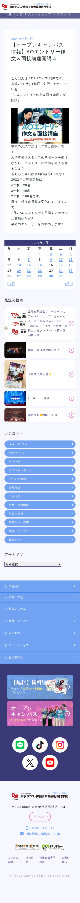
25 (71, 270)
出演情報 (14, 496)
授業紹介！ (16, 539)
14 (29, 265)
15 (40, 265)
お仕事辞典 (16, 657)
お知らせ (14, 487)
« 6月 (11, 283)
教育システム (17, 608)
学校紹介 (14, 586)
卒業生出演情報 (19, 504)
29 (40, 276)
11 (71, 259)
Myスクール (16, 452)
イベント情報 (17, 478)
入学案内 (14, 632)
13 (19, 265)
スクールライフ (19, 645)
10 (61, 259)
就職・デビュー (19, 530)
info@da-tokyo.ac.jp (42, 834)
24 (61, 270)
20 (19, 270)
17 (61, 265)
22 (40, 270)
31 (61, 276)
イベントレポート (20, 470)
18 (71, 265)
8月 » (69, 283)
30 (51, 276)
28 (29, 276)
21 (29, 270)
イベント (14, 461)
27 (19, 276)
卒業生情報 (16, 513)
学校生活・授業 (19, 522)
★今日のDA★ (18, 444)
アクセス (39, 816)
